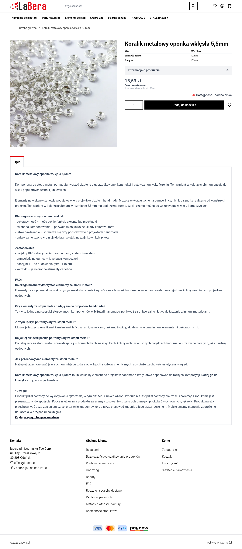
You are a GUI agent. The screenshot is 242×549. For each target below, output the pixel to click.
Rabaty (90, 477)
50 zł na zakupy (117, 17)
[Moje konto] (222, 6)
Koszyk (167, 456)
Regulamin (93, 450)
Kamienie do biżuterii (24, 17)
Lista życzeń (170, 463)
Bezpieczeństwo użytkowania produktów (113, 456)
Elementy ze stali (75, 17)
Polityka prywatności (100, 463)
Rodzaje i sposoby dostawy (104, 490)
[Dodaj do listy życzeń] (229, 105)
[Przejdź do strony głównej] (28, 6)
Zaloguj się (169, 450)
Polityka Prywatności (219, 542)
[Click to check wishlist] (215, 6)
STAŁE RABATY (159, 17)
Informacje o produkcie (144, 70)
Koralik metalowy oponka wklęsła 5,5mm (66, 27)
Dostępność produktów (101, 511)
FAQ (89, 484)
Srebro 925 (96, 17)
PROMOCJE (138, 17)
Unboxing (92, 470)
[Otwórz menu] (12, 28)
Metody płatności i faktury (103, 504)
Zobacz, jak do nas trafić (30, 468)
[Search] (193, 6)
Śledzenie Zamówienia (177, 470)
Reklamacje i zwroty (99, 497)
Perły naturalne (51, 17)
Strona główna (28, 27)
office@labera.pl (24, 463)
